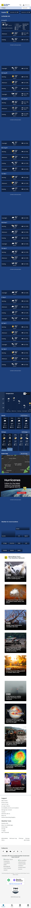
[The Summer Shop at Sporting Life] (26, 548)
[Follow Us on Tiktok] (14, 851)
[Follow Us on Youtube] (10, 851)
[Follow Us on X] (21, 851)
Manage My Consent (6, 810)
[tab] (25, 394)
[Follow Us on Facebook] (3, 851)
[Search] (20, 5)
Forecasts (24, 8)
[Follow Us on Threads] (17, 851)
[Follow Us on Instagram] (7, 851)
